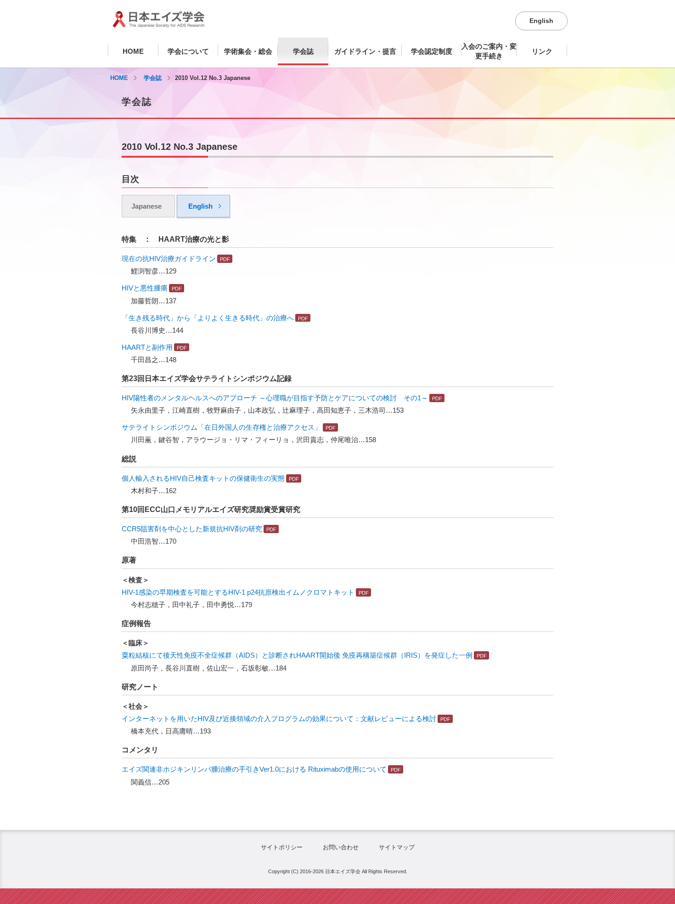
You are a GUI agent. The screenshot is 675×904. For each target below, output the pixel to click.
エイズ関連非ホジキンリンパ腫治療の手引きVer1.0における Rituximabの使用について (254, 769)
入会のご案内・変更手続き (489, 51)
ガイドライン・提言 (365, 51)
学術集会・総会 (248, 51)
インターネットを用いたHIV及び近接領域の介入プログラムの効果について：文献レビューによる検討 (279, 718)
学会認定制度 (431, 51)
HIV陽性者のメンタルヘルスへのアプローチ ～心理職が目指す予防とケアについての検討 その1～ (275, 398)
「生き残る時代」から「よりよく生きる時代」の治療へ (208, 318)
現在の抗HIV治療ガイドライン (169, 258)
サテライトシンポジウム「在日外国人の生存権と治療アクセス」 (221, 427)
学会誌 (303, 51)
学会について (188, 51)
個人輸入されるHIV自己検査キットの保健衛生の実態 (203, 478)
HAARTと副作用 (147, 347)
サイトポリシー (282, 847)
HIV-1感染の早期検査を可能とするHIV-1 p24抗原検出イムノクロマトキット (238, 592)
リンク (542, 51)
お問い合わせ (341, 847)
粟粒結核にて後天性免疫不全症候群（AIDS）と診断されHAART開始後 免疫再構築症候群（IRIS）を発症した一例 (297, 655)
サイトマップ (397, 847)
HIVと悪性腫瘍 (145, 288)
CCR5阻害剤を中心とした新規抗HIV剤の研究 (192, 529)
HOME (133, 51)
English (541, 20)
